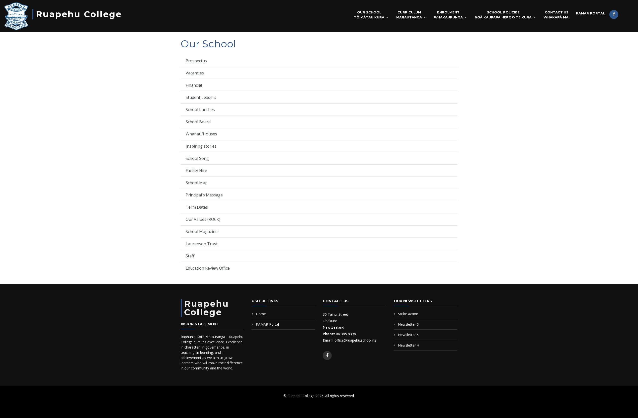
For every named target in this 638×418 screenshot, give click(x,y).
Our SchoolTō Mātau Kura (369, 14)
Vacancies (195, 73)
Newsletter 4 (408, 345)
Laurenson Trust (202, 243)
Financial (194, 85)
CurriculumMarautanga (409, 14)
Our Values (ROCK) (203, 219)
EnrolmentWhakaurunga (448, 14)
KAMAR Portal (590, 13)
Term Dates (197, 207)
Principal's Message (204, 195)
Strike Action (408, 313)
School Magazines (203, 231)
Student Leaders (201, 97)
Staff (190, 256)
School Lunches (200, 109)
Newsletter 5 (408, 334)
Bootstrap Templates (304, 408)
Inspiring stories (201, 146)
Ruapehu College (79, 14)
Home (261, 313)
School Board (198, 121)
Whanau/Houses (201, 134)
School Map (197, 182)
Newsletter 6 (408, 324)
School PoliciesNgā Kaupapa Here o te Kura (503, 14)
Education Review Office (208, 268)
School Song (197, 158)
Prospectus (196, 60)
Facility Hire (196, 170)
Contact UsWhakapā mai (556, 14)
